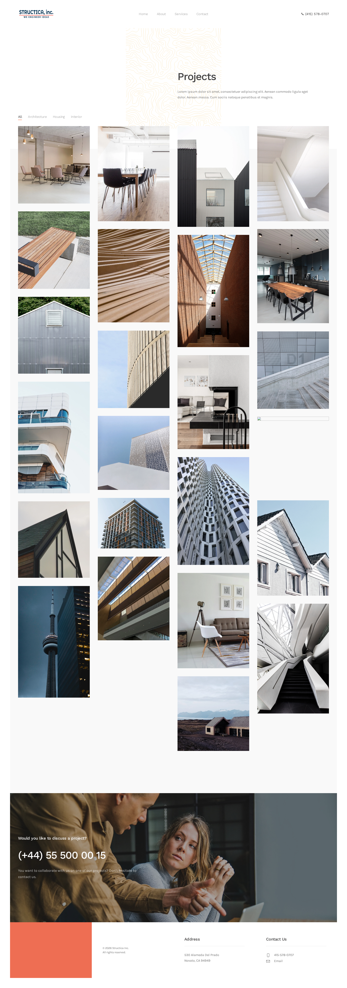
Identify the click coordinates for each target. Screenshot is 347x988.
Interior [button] (76, 117)
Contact (202, 14)
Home (143, 14)
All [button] (20, 117)
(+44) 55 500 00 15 (62, 855)
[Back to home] (37, 14)
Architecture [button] (37, 117)
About (161, 14)
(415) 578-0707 (316, 14)
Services (181, 14)
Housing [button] (59, 117)
